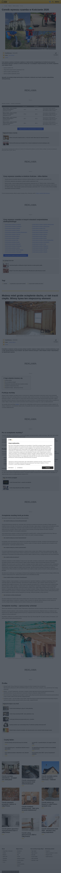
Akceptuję (48, 467)
